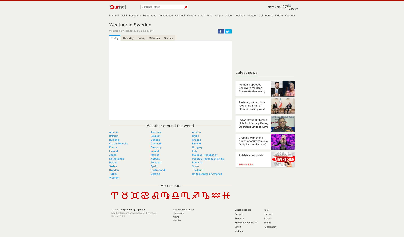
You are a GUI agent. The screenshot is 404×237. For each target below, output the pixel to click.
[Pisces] (226, 199)
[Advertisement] (265, 44)
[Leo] (155, 199)
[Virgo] (165, 199)
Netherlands (116, 158)
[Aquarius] (216, 199)
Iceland (113, 151)
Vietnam (114, 177)
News (176, 216)
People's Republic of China (208, 158)
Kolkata (191, 15)
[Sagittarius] (195, 199)
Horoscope (170, 185)
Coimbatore (266, 15)
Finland (196, 143)
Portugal (156, 162)
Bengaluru (135, 15)
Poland (113, 162)
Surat (201, 15)
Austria (196, 132)
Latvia (238, 226)
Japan (113, 154)
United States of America (207, 173)
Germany (156, 147)
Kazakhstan (270, 226)
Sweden (114, 170)
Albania (113, 132)
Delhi (124, 15)
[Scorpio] (185, 199)
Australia (156, 132)
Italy (194, 151)
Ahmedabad (166, 15)
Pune (209, 15)
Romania (197, 162)
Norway (155, 158)
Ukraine (155, 173)
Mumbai (114, 15)
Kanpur (219, 15)
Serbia (113, 166)
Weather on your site (183, 209)
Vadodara (291, 15)
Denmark (156, 143)
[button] (221, 31)
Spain (154, 166)
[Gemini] (135, 199)
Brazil (195, 135)
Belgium (155, 135)
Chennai (180, 15)
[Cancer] (145, 199)
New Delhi (274, 7)
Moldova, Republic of (204, 154)
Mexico (155, 154)
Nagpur (252, 15)
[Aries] (114, 199)
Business (246, 164)
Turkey (113, 173)
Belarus (113, 135)
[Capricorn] (205, 199)
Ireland (155, 151)
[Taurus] (124, 199)
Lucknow (240, 15)
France (113, 147)
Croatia (196, 139)
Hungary (197, 147)
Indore (279, 15)
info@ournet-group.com (132, 209)
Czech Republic (118, 143)
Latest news (246, 72)
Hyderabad (149, 15)
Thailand (197, 170)
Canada (155, 139)
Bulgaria (114, 139)
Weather (177, 220)
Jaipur (229, 15)
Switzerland (158, 170)
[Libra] (175, 199)
